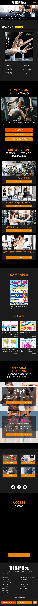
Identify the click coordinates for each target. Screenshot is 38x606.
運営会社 (23, 586)
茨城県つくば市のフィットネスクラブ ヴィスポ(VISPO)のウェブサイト (19, 2)
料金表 (5, 588)
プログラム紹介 (7, 582)
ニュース (5, 592)
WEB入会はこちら (8, 602)
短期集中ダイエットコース (28, 577)
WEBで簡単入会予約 (19, 139)
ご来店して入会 (19, 134)
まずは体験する (19, 130)
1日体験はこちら (24, 602)
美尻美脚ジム (24, 580)
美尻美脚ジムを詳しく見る (19, 434)
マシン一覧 (6, 580)
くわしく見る (19, 555)
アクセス (5, 586)
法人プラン (6, 590)
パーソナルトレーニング (27, 582)
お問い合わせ (24, 584)
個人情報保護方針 (26, 588)
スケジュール (6, 584)
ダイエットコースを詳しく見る (19, 402)
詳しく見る (19, 181)
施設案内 (5, 577)
